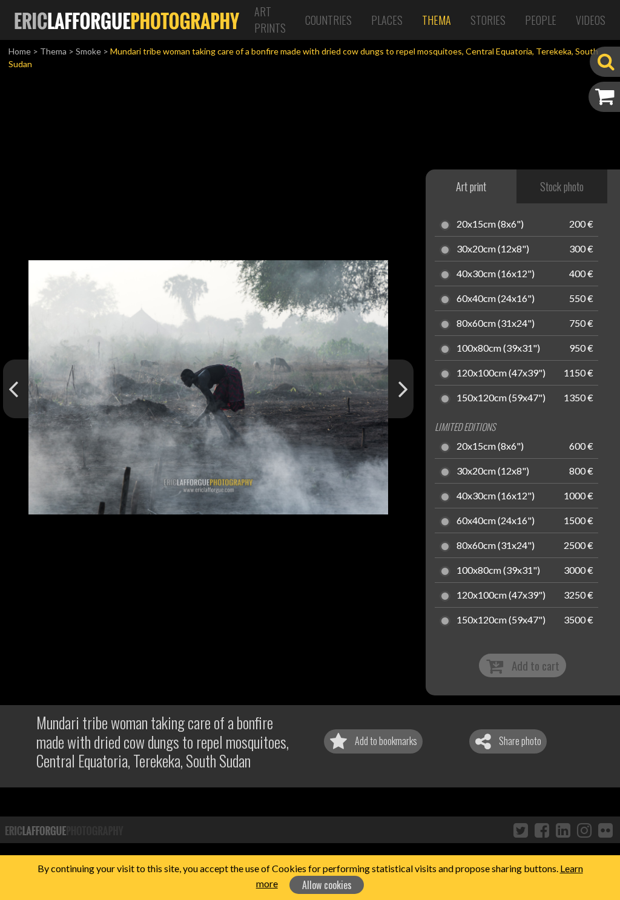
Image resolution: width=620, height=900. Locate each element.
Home (19, 51)
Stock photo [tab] (562, 186)
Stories (488, 20)
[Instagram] (584, 830)
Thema (436, 20)
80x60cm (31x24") (496, 324)
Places (387, 20)
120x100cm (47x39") (501, 373)
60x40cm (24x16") (496, 299)
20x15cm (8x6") (490, 224)
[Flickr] (605, 830)
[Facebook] (542, 830)
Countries (328, 20)
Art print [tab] (471, 186)
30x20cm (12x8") (493, 249)
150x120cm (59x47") (501, 398)
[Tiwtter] (520, 830)
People (540, 20)
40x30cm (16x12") (496, 274)
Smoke (88, 51)
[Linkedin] (563, 830)
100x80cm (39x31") (498, 348)
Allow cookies (327, 885)
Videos (590, 20)
